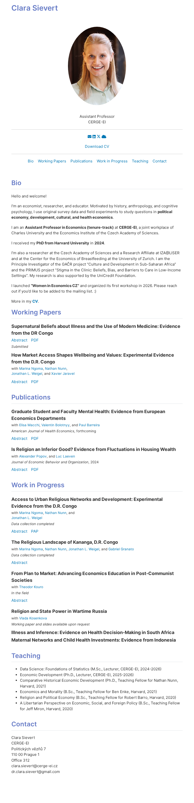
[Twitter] (99, 136)
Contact (159, 161)
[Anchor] (27, 182)
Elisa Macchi (29, 425)
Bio (31, 161)
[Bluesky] (104, 136)
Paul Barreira (89, 425)
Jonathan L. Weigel (26, 373)
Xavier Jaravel (63, 373)
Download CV (97, 146)
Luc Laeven (65, 456)
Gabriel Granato (121, 549)
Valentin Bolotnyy (55, 425)
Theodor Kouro (31, 587)
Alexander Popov (33, 456)
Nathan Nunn (55, 368)
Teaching (140, 161)
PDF (35, 340)
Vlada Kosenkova (33, 618)
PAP (34, 531)
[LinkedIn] (94, 136)
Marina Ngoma (31, 368)
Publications (81, 161)
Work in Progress (112, 161)
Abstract (19, 340)
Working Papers (52, 161)
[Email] (89, 136)
